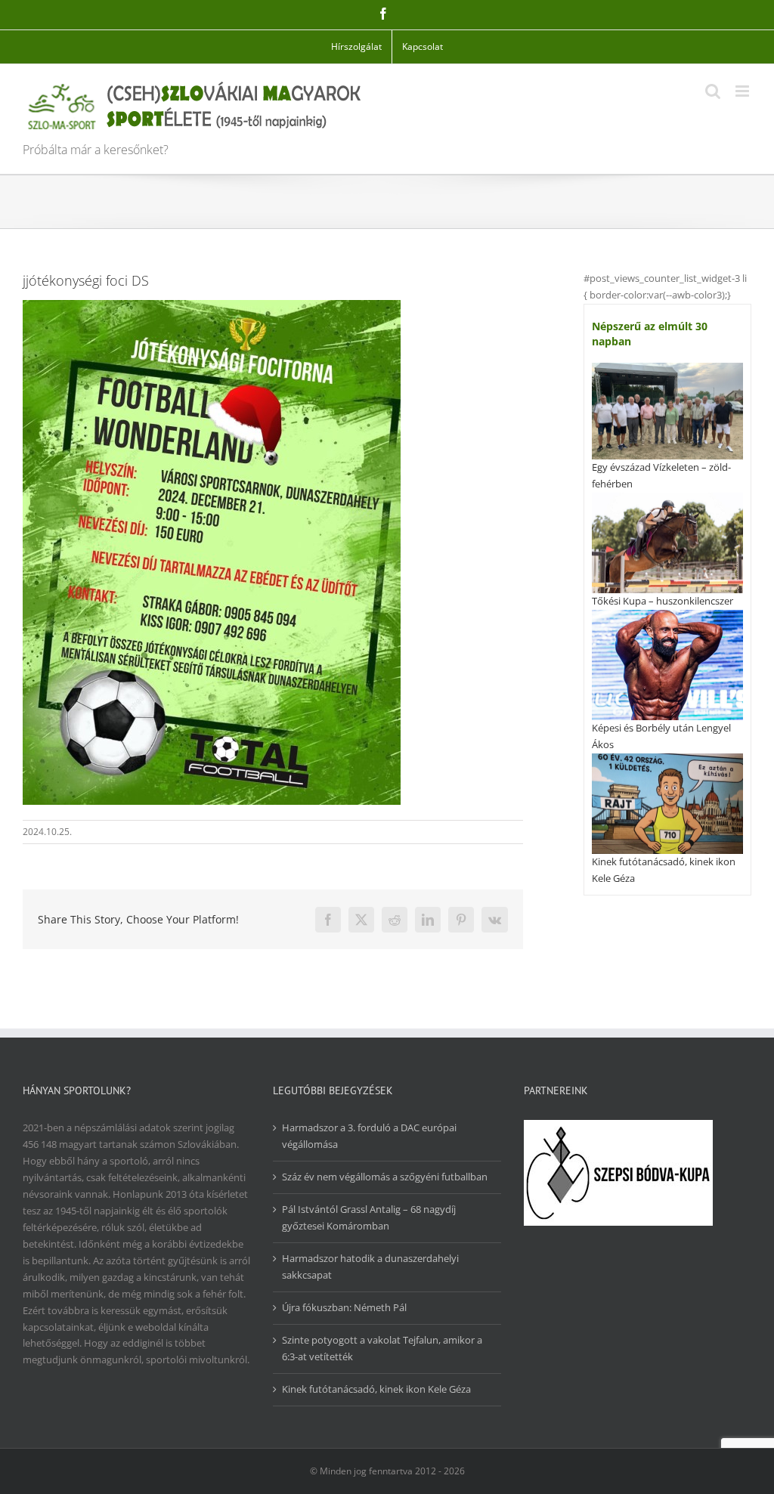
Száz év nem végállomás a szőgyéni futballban (385, 1176)
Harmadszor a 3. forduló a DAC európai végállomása (369, 1136)
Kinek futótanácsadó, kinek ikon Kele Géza (376, 1389)
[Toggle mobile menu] (743, 91)
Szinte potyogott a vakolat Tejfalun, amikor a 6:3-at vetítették (382, 1348)
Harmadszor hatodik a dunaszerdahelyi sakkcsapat (370, 1266)
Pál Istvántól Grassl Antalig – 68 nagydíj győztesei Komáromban (369, 1217)
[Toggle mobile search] (712, 91)
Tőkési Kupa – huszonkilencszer (662, 601)
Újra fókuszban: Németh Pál (344, 1307)
